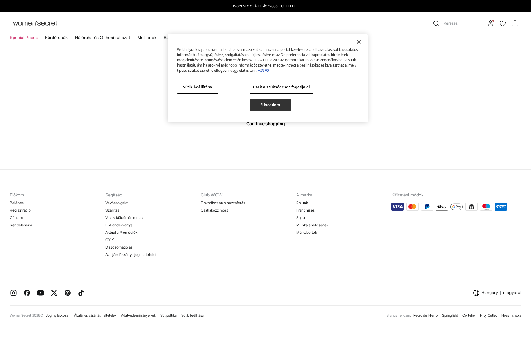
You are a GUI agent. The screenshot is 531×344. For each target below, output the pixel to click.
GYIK (109, 239)
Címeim (16, 217)
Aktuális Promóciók (121, 232)
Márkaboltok (306, 232)
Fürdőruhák (56, 37)
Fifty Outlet (488, 315)
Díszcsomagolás (118, 247)
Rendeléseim (21, 225)
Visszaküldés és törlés (124, 217)
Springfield (450, 315)
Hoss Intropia (511, 315)
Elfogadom (270, 105)
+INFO (263, 70)
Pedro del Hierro (425, 315)
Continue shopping (265, 123)
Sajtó (300, 217)
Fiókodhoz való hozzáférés (223, 202)
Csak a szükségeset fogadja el (281, 87)
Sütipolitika (168, 315)
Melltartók (146, 37)
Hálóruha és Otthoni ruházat (102, 37)
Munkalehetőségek (312, 225)
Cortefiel (468, 315)
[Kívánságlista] (503, 23)
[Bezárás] (359, 42)
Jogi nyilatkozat (57, 315)
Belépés (17, 202)
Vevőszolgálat (116, 202)
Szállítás (112, 210)
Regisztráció (20, 210)
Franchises (305, 210)
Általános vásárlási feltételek (95, 315)
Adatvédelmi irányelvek (138, 315)
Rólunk (302, 202)
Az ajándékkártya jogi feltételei (130, 254)
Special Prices (24, 37)
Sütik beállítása (192, 315)
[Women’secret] (35, 23)
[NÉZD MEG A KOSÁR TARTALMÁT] (515, 23)
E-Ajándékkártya (118, 225)
